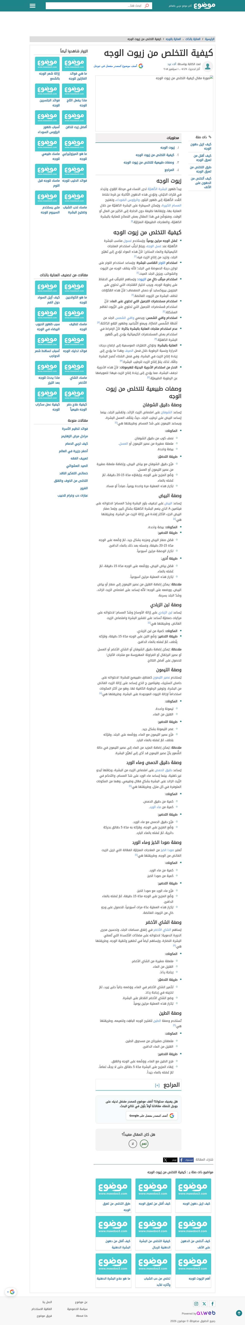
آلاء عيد (171, 64)
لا (133, 1144)
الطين (157, 1021)
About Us (81, 1316)
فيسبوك (189, 1160)
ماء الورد (155, 807)
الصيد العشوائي (77, 466)
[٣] (98, 322)
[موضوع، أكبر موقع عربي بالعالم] (204, 5)
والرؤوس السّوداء (128, 200)
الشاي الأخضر (162, 930)
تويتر (174, 1160)
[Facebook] (212, 1304)
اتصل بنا (47, 1302)
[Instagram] (196, 1304)
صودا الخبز (167, 850)
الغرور (84, 488)
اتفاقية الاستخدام (42, 1309)
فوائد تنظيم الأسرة (75, 429)
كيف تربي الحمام (76, 444)
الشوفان (166, 412)
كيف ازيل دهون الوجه (200, 146)
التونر (161, 263)
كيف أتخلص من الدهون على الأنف (201, 182)
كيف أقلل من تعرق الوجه (202, 158)
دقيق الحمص (163, 770)
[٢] (135, 256)
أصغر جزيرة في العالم (73, 451)
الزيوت (142, 279)
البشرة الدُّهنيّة (157, 189)
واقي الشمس (124, 318)
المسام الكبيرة (171, 205)
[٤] (116, 422)
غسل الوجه (154, 246)
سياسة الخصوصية (77, 1309)
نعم (144, 1144)
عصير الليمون (161, 677)
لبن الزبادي (165, 612)
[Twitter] (204, 1304)
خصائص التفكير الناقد (73, 473)
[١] (132, 221)
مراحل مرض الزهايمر (74, 436)
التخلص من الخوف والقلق (71, 481)
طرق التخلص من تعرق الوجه (200, 169)
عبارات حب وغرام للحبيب (73, 495)
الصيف (129, 351)
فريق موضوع (44, 1316)
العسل (123, 444)
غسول (127, 241)
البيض (168, 503)
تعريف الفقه (79, 458)
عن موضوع (81, 1302)
